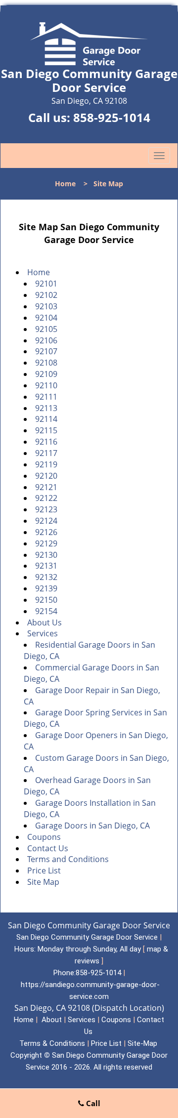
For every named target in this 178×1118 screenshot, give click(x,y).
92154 (46, 611)
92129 (46, 543)
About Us (44, 622)
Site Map (43, 881)
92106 (46, 340)
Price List (44, 870)
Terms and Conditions (68, 859)
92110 (46, 385)
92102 (46, 295)
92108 (46, 362)
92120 (46, 475)
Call (92, 1103)
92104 (46, 317)
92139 (46, 588)
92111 (46, 396)
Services (42, 633)
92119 (46, 464)
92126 (46, 532)
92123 (46, 509)
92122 (46, 498)
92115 (46, 430)
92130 (46, 554)
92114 (46, 419)
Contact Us (47, 848)
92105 (46, 329)
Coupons (44, 836)
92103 (46, 306)
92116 (46, 441)
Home (65, 183)
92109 (46, 374)
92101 (46, 283)
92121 (46, 487)
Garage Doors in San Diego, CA (92, 825)
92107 (46, 351)
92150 (46, 599)
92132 (46, 577)
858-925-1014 (111, 117)
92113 (46, 408)
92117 (46, 453)
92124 (46, 520)
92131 (46, 565)
